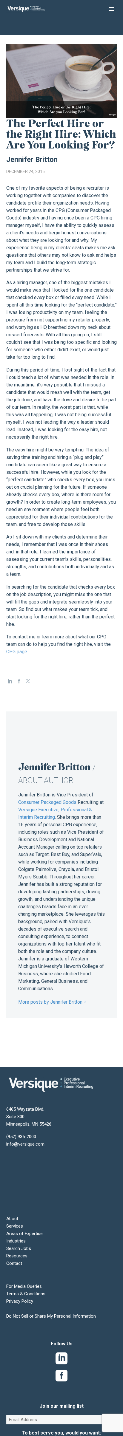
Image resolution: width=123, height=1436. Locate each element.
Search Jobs (18, 1248)
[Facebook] (19, 681)
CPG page (16, 651)
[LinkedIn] (10, 681)
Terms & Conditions (25, 1293)
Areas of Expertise (24, 1233)
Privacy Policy (19, 1301)
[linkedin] (61, 1360)
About (12, 1218)
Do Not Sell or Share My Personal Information (51, 1316)
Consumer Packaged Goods (47, 802)
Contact (14, 1263)
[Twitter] (28, 681)
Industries (16, 1241)
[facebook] (61, 1377)
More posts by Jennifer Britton (50, 1002)
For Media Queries (24, 1286)
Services (14, 1226)
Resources (16, 1256)
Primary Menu (111, 8)
